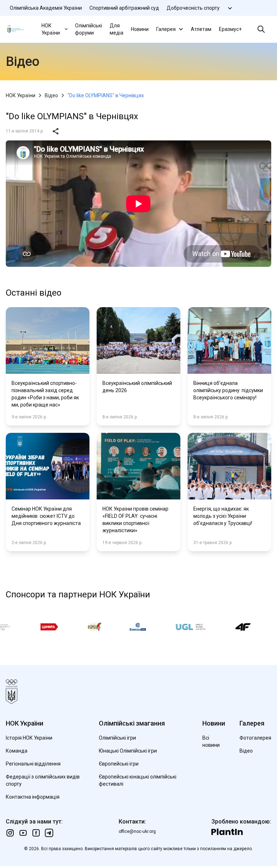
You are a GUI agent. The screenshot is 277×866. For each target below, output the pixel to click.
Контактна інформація (33, 797)
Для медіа (116, 29)
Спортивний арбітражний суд (124, 8)
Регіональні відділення (33, 764)
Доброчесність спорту (193, 8)
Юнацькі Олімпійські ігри (128, 751)
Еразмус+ (230, 29)
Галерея (166, 29)
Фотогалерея (255, 738)
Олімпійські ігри (117, 738)
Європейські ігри (118, 764)
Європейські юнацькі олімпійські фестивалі (137, 780)
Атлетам (201, 29)
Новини (140, 29)
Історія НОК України (29, 738)
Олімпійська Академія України (46, 8)
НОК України (50, 29)
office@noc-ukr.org (137, 831)
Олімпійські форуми (88, 29)
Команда (16, 751)
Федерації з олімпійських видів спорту (43, 780)
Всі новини (211, 741)
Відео (51, 95)
